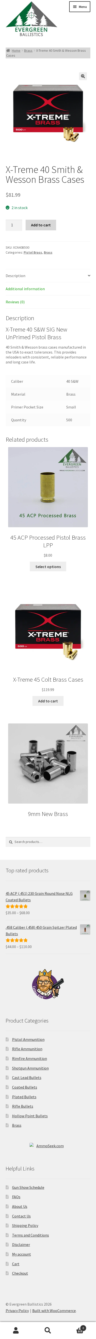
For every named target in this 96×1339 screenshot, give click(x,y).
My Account (16, 1330)
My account (21, 1254)
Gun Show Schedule (28, 1187)
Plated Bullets (24, 1096)
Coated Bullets (24, 1087)
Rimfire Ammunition (29, 1058)
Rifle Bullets (22, 1106)
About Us (19, 1206)
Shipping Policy (25, 1225)
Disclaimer (21, 1244)
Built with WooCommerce (54, 1310)
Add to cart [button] (48, 700)
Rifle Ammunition (27, 1048)
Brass (28, 50)
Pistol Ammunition (28, 1039)
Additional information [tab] (25, 288)
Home (16, 50)
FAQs (16, 1196)
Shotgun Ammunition (30, 1068)
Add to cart (41, 224)
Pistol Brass (33, 252)
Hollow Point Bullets (30, 1115)
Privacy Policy (17, 1310)
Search (48, 1330)
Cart (15, 1263)
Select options (48, 566)
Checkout (20, 1273)
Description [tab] (15, 275)
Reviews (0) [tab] (15, 301)
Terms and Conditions (30, 1235)
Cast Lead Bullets (26, 1077)
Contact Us (21, 1216)
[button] (83, 76)
